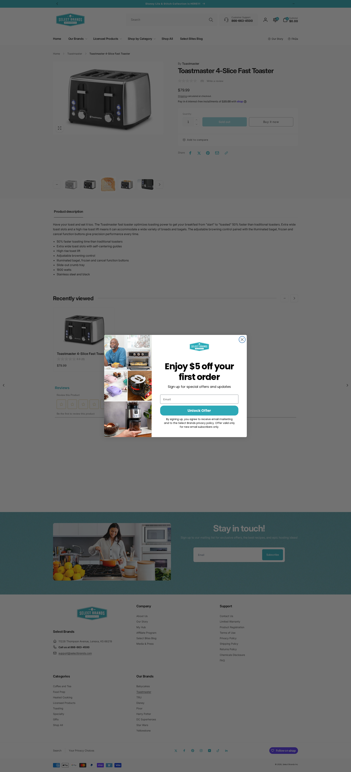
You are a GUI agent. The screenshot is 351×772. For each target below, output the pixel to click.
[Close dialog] (242, 339)
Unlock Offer (199, 410)
